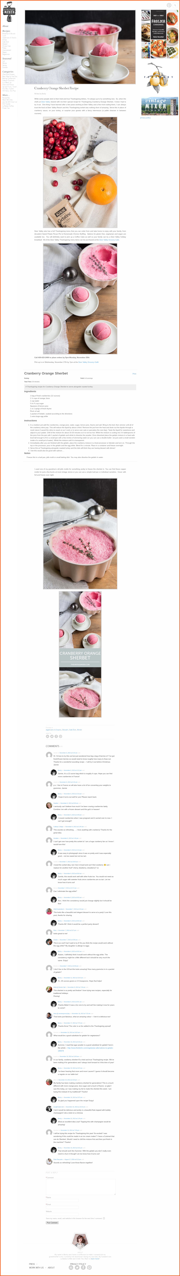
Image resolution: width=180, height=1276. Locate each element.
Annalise (56, 838)
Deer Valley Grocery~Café (88, 362)
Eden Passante (58, 1159)
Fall (3, 61)
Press (32, 1264)
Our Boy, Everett (8, 89)
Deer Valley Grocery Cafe (109, 240)
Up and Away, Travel (9, 87)
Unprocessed (6, 50)
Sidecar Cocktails (8, 80)
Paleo (4, 48)
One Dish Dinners (8, 74)
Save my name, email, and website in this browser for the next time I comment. (74, 1218)
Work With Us (36, 1268)
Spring (4, 65)
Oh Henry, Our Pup (9, 91)
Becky (60, 770)
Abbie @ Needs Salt (59, 987)
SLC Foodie (6, 104)
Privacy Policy (78, 1264)
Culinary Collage (58, 826)
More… (6, 95)
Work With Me (7, 100)
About (51, 1268)
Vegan (4, 52)
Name (48, 1197)
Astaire (56, 939)
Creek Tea (6, 108)
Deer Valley (45, 102)
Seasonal (6, 58)
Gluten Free (6, 46)
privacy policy (145, 118)
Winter (4, 63)
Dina (55, 930)
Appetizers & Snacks (9, 38)
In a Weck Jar (7, 82)
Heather (56, 803)
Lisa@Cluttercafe (59, 1107)
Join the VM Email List (9, 102)
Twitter (52, 736)
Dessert (5, 44)
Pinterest (169, 5)
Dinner (4, 40)
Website (49, 1211)
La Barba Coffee (8, 106)
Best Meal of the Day (9, 76)
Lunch (4, 36)
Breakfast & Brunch (8, 34)
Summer (5, 67)
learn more (95, 1259)
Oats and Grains (8, 85)
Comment (50, 1178)
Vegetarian (6, 54)
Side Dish (5, 42)
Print (134, 374)
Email (48, 1204)
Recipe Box (6, 98)
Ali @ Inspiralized (59, 909)
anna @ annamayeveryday (62, 1013)
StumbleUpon (47, 736)
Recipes (6, 31)
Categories (7, 71)
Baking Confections (8, 78)
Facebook (56, 736)
